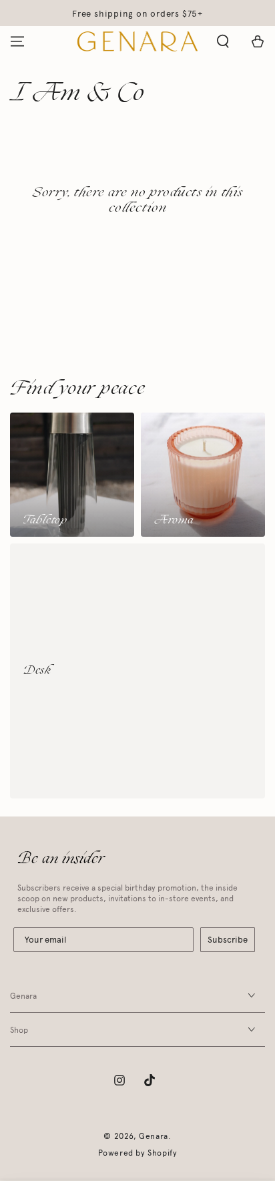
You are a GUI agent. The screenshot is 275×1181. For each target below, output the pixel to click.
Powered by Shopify (138, 1153)
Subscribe (228, 940)
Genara (153, 1136)
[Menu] (17, 41)
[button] (223, 41)
